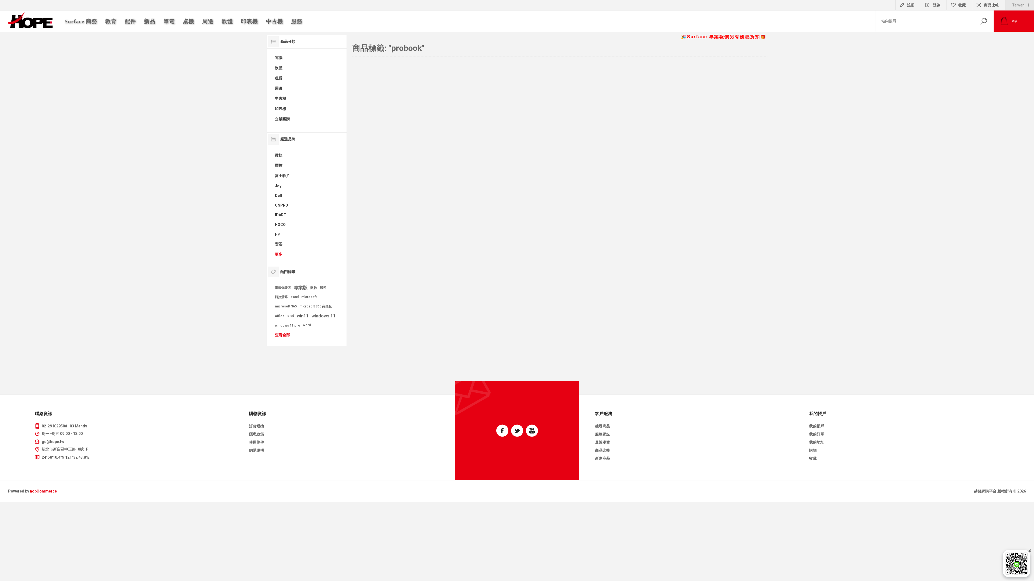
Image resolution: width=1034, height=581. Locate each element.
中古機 (280, 98)
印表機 (280, 109)
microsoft (309, 297)
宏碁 (278, 244)
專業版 (301, 287)
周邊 (278, 88)
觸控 (323, 287)
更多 (278, 254)
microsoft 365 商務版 (315, 306)
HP (277, 234)
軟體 (278, 68)
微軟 (278, 155)
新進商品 (602, 458)
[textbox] (924, 21)
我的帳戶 (816, 426)
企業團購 (282, 119)
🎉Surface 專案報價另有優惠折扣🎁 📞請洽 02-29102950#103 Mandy (757, 36)
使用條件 (256, 442)
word (307, 325)
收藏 (813, 458)
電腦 (278, 57)
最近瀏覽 (602, 442)
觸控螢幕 (281, 297)
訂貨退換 (256, 426)
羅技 (278, 165)
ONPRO (281, 205)
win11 (303, 315)
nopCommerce (43, 491)
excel (295, 297)
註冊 (911, 5)
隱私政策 (256, 434)
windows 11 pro (287, 325)
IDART (280, 215)
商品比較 (991, 5)
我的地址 (816, 442)
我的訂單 (816, 434)
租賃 (278, 78)
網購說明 (256, 450)
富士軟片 (282, 175)
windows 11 (324, 315)
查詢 (983, 21)
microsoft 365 (286, 306)
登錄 (936, 5)
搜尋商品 (602, 426)
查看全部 (282, 335)
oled (290, 316)
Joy (278, 186)
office (280, 316)
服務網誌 (602, 434)
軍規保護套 (283, 287)
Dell (278, 195)
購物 (813, 450)
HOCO (280, 224)
